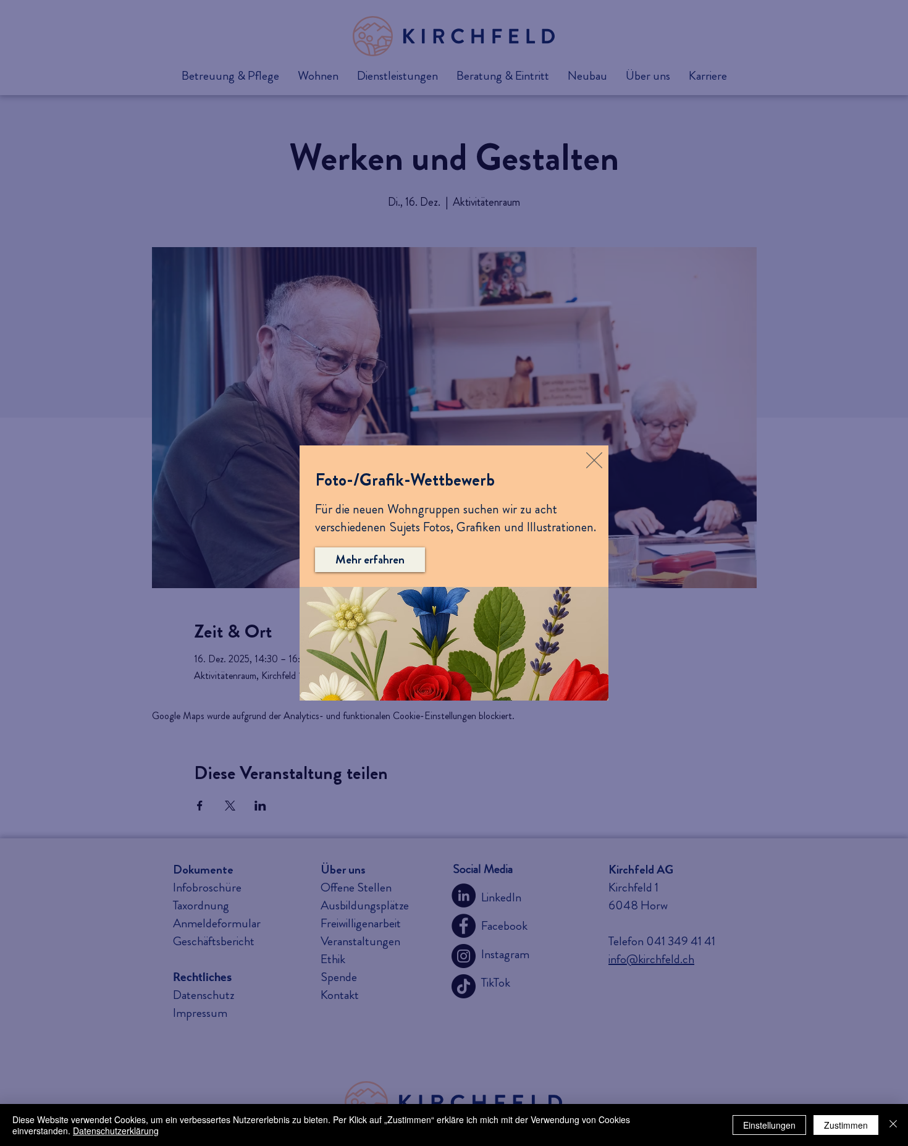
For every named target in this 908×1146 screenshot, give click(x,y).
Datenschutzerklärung (116, 1130)
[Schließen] (893, 1125)
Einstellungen (769, 1125)
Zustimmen (846, 1125)
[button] (594, 460)
